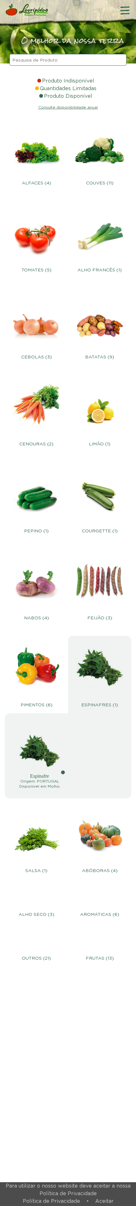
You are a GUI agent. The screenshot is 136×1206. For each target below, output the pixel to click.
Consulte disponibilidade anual (68, 107)
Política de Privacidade (51, 1201)
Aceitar (104, 1201)
